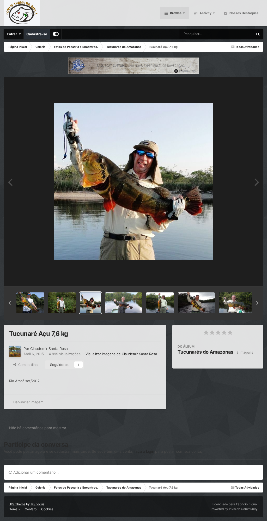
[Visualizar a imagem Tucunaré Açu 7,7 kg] (237, 302)
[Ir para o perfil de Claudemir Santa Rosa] (15, 351)
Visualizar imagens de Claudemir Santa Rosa (121, 354)
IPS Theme (17, 504)
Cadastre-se (36, 34)
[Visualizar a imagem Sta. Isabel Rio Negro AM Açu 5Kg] (30, 302)
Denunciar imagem (28, 402)
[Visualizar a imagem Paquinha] (123, 302)
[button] (9, 303)
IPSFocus (37, 504)
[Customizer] (55, 34)
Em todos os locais (232, 34)
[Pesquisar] (258, 34)
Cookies (47, 509)
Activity (205, 13)
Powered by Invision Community (234, 509)
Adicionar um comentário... (35, 472)
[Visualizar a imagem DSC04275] (160, 302)
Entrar (13, 34)
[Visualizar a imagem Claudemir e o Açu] (196, 302)
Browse (175, 13)
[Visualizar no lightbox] (133, 181)
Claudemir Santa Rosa (49, 348)
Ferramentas (241, 277)
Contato (31, 509)
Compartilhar (27, 365)
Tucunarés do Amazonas (205, 352)
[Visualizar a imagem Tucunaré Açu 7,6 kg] (90, 302)
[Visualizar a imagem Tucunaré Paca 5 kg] (62, 302)
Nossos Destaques (243, 13)
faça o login (144, 451)
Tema (13, 509)
